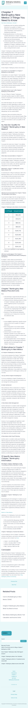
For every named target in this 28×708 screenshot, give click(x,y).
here (18, 538)
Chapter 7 (14, 674)
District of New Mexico (7, 512)
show (9, 633)
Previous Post (14, 581)
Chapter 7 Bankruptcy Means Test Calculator (11, 656)
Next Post (14, 584)
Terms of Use (14, 697)
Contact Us (14, 684)
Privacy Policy (14, 694)
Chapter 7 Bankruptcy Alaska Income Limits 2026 (12, 663)
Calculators (14, 673)
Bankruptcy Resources (14, 679)
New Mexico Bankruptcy (6, 23)
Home (14, 671)
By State (14, 678)
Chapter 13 (14, 676)
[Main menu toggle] (25, 2)
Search (3, 639)
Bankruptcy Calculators (13, 2)
